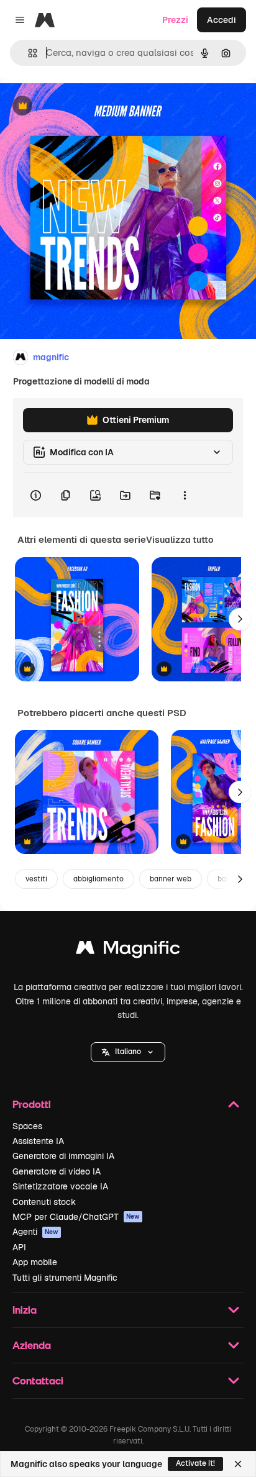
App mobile (34, 1262)
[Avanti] (240, 619)
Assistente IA (38, 1141)
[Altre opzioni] (184, 495)
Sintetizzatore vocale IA (60, 1186)
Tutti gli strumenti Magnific (64, 1277)
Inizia (24, 1309)
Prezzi (175, 19)
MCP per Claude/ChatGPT (76, 1216)
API (19, 1247)
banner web (170, 879)
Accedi (221, 19)
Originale (82, 106)
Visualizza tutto (179, 539)
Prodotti (31, 1104)
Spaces (27, 1126)
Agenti (35, 1231)
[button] (128, 1052)
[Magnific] (128, 950)
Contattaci (37, 1380)
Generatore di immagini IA (63, 1155)
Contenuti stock (44, 1201)
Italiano (128, 1052)
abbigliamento (98, 879)
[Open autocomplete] (28, 53)
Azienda (31, 1345)
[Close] (238, 1464)
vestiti (36, 879)
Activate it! (195, 1463)
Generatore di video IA (56, 1171)
